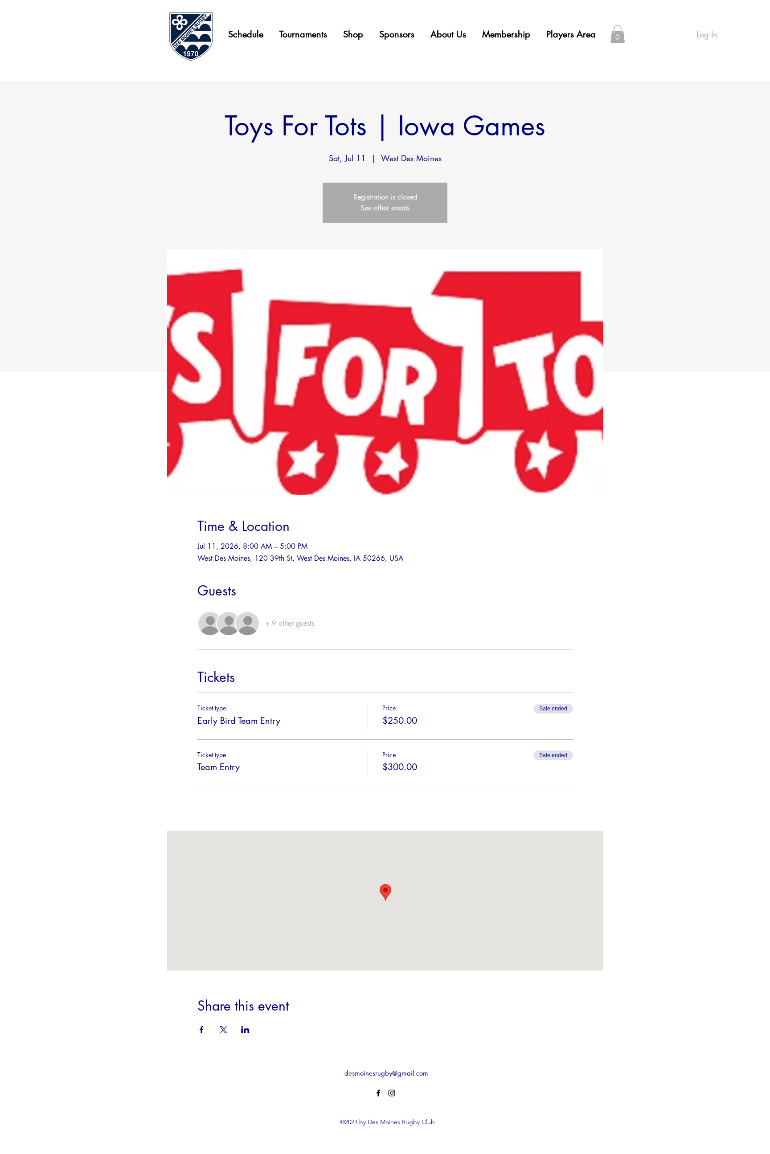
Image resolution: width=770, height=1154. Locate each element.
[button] (448, 34)
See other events (385, 207)
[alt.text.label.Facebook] (378, 1093)
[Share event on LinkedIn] (245, 1029)
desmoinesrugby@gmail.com (386, 1073)
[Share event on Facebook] (201, 1029)
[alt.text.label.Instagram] (391, 1093)
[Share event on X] (223, 1029)
